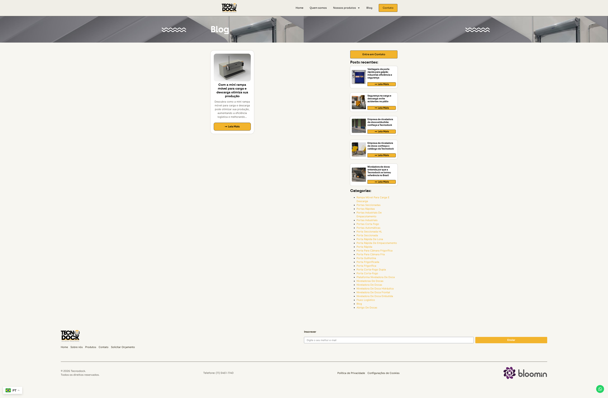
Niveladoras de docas (370, 280)
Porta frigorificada (368, 261)
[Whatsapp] (600, 389)
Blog (369, 7)
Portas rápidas (366, 208)
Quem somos (318, 7)
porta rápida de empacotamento (377, 242)
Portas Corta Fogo (368, 224)
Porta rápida (364, 246)
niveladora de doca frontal (373, 292)
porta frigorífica (366, 265)
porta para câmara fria (371, 254)
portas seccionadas (368, 205)
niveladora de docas (369, 284)
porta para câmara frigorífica (375, 250)
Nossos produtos (344, 7)
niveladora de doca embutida (375, 296)
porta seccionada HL (369, 231)
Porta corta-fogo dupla (371, 269)
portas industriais (367, 220)
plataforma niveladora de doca (376, 277)
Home (299, 7)
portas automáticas (368, 227)
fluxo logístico (366, 299)
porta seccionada (367, 235)
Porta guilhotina (366, 258)
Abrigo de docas (367, 307)
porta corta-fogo (367, 273)
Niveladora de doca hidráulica (375, 288)
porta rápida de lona (370, 239)
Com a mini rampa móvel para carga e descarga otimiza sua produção (232, 90)
